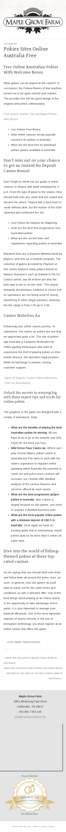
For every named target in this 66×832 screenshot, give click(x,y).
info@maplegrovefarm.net (30, 716)
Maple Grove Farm (33, 21)
